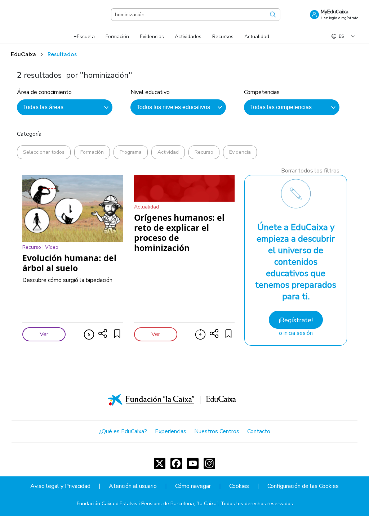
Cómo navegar (193, 486)
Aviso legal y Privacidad (60, 486)
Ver (44, 334)
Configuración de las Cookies (303, 486)
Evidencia (240, 152)
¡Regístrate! (296, 320)
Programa (131, 152)
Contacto (258, 431)
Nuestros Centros (216, 431)
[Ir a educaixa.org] (47, 14)
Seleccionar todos (44, 152)
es (341, 36)
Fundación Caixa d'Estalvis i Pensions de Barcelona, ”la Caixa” (147, 503)
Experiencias (170, 431)
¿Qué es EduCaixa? (123, 431)
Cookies (239, 486)
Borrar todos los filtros (310, 171)
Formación (92, 152)
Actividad (168, 152)
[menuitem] (84, 36)
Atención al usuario (133, 486)
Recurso (204, 152)
